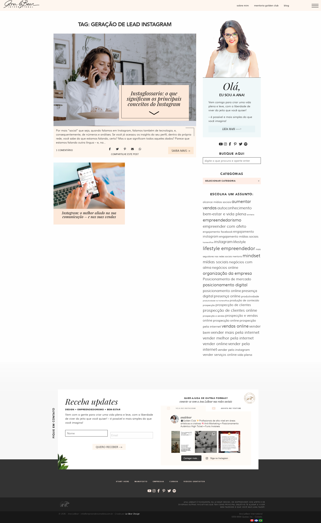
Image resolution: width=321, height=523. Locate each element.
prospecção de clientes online (230, 310)
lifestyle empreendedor (229, 248)
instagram (223, 241)
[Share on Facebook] (110, 149)
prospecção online (226, 320)
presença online (227, 295)
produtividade (250, 296)
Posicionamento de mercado (227, 278)
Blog (286, 5)
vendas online (235, 326)
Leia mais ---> (231, 129)
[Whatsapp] (140, 149)
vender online (215, 343)
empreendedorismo (222, 220)
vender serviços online (220, 354)
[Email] (133, 149)
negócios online (225, 267)
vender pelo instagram (234, 349)
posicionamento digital (225, 284)
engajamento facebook (218, 232)
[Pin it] (125, 149)
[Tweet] (118, 149)
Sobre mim (243, 5)
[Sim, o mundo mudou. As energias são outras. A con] (206, 442)
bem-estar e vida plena (224, 213)
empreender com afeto (224, 226)
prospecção (209, 305)
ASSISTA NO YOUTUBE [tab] (231, 408)
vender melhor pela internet (228, 338)
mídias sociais (215, 261)
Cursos (174, 481)
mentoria (237, 256)
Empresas (158, 481)
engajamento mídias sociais (238, 236)
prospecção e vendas (214, 315)
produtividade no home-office (216, 300)
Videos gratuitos (194, 481)
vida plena (244, 354)
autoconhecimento (234, 207)
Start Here (122, 481)
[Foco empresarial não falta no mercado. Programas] (182, 442)
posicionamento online (222, 290)
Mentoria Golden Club (266, 5)
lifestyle (239, 241)
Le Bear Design (132, 513)
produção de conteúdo (244, 300)
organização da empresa (227, 273)
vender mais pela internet (235, 332)
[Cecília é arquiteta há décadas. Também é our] (229, 442)
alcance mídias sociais (217, 202)
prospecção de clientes (233, 304)
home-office (208, 242)
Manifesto (141, 481)
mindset (251, 255)
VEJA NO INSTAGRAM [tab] (186, 408)
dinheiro (250, 214)
